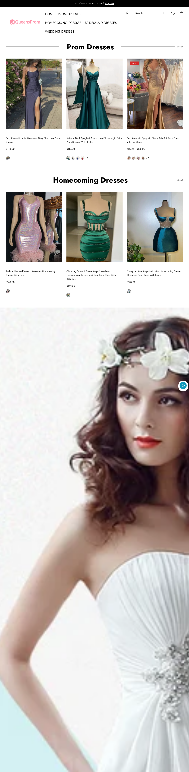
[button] (181, 13)
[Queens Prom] (24, 23)
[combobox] (149, 13)
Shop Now (109, 3)
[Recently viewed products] (183, 385)
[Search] (162, 13)
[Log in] (127, 13)
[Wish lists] (173, 13)
